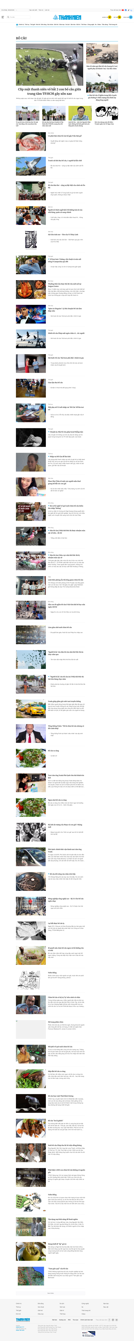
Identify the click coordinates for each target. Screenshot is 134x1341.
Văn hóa (72, 24)
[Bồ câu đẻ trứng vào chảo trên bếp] (31, 881)
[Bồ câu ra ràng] (31, 758)
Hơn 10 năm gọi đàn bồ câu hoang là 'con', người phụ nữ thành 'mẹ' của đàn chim (102, 67)
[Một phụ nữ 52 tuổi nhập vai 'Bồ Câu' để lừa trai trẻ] (31, 412)
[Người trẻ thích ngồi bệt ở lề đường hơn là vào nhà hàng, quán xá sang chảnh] (31, 215)
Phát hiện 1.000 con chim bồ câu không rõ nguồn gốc (66, 1171)
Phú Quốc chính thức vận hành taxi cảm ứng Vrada (65, 850)
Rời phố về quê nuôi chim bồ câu (60, 1047)
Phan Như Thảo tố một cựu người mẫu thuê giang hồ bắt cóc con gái (64, 482)
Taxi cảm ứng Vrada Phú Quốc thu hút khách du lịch (66, 776)
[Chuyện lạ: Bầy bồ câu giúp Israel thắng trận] (31, 437)
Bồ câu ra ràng (53, 751)
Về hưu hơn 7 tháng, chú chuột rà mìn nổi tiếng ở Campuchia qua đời (64, 260)
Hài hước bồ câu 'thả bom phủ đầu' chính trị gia (66, 316)
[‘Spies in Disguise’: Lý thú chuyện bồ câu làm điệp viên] (31, 314)
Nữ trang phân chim (55, 1022)
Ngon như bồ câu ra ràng (57, 800)
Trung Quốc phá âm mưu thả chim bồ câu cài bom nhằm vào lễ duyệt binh (67, 364)
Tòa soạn (75, 1320)
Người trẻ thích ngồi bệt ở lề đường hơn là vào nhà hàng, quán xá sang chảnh (65, 211)
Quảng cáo (62, 1320)
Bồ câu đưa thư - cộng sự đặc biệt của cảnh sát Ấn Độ (67, 167)
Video (99, 24)
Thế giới (32, 24)
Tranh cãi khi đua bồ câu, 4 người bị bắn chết (65, 161)
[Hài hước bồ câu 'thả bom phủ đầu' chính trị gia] (31, 363)
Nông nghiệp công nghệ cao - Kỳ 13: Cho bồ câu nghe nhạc (65, 900)
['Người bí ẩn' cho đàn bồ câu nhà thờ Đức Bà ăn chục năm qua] (31, 659)
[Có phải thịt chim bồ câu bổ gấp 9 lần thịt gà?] (31, 141)
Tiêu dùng (105, 24)
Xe (96, 24)
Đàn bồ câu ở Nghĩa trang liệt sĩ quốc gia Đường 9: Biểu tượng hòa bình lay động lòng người (102, 97)
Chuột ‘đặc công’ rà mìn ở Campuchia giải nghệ (66, 267)
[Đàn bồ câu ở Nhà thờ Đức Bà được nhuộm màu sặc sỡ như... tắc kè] (31, 536)
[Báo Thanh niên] (23, 1320)
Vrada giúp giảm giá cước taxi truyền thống (64, 701)
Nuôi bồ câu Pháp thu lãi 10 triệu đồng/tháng (65, 1145)
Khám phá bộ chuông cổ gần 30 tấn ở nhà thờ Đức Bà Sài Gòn (68, 685)
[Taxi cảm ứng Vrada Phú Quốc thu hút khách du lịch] (31, 782)
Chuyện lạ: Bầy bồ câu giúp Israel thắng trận (66, 432)
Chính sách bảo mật (86, 1320)
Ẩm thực (50, 281)
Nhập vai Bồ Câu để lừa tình (60, 457)
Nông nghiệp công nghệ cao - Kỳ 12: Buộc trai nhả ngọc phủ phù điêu (67, 907)
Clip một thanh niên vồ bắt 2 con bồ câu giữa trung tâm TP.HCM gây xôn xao (49, 92)
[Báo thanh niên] (67, 17)
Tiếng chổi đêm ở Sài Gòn (59, 538)
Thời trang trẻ (113, 24)
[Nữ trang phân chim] (31, 1029)
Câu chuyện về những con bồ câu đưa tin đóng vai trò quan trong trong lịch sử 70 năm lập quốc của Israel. (65, 436)
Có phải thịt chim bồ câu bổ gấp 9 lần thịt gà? (65, 136)
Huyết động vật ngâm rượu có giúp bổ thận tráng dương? (66, 142)
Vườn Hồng (52, 973)
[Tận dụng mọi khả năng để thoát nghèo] (31, 1226)
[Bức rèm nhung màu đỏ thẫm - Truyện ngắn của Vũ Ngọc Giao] (106, 113)
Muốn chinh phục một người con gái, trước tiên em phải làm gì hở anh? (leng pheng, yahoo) (66, 976)
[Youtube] (123, 10)
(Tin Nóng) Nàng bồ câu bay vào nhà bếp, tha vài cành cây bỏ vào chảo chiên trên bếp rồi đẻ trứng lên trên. (65, 878)
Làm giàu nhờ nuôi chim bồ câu (60, 627)
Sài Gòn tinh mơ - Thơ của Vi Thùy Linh (63, 235)
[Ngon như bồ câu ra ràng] (31, 807)
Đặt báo (54, 1320)
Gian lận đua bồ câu (55, 383)
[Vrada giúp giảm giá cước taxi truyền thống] (31, 708)
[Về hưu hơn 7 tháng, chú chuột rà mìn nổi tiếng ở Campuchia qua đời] (31, 265)
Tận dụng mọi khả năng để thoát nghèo (63, 1219)
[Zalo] (131, 10)
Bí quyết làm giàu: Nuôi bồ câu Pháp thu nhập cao (67, 632)
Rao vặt (105, 1307)
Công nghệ (90, 24)
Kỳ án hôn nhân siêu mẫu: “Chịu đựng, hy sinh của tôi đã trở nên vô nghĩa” (68, 490)
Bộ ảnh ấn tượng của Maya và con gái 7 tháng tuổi (65, 826)
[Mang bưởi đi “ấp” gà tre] (31, 1251)
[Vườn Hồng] (31, 980)
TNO (49, 577)
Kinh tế (38, 24)
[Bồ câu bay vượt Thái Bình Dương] (31, 1103)
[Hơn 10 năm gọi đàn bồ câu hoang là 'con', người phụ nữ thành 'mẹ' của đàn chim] (102, 54)
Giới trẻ (56, 24)
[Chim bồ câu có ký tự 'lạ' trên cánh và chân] (31, 1004)
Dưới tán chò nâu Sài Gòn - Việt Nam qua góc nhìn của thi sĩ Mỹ (67, 241)
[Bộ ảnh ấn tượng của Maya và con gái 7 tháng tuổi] (31, 832)
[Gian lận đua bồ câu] (31, 388)
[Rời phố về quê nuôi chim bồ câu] (31, 1054)
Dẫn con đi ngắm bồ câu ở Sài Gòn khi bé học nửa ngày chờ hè (66, 606)
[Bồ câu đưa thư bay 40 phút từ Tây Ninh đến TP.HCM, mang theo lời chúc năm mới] (54, 113)
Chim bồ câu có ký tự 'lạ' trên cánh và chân (64, 997)
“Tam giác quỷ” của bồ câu (58, 1269)
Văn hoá (62, 1307)
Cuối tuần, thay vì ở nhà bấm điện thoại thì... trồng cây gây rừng (67, 218)
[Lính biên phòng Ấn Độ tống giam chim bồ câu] (31, 585)
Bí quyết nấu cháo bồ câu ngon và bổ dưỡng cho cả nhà (66, 949)
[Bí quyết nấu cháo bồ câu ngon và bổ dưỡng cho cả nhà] (31, 955)
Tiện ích (41, 10)
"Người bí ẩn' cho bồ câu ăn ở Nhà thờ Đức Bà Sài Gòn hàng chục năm (66, 678)
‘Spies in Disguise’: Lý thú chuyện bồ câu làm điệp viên (65, 310)
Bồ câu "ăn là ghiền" (55, 1121)
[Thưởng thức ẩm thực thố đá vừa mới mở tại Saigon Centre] (31, 289)
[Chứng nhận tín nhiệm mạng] (88, 1334)
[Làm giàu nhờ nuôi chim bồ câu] (31, 634)
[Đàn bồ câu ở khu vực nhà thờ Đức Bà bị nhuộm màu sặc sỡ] (31, 560)
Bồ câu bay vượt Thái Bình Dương (60, 1096)
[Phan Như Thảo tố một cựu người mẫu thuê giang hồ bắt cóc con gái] (31, 486)
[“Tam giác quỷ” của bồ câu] (31, 1276)
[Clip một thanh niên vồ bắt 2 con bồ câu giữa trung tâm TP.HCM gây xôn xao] (49, 65)
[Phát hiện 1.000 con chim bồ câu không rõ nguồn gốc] (31, 1177)
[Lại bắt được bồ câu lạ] (31, 930)
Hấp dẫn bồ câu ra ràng (56, 1071)
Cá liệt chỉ (54, 756)
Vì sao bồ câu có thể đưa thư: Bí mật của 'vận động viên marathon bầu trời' (27, 124)
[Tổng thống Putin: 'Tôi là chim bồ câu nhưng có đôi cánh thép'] (31, 733)
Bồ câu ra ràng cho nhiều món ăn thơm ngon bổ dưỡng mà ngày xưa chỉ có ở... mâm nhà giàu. (65, 804)
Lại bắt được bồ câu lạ (56, 923)
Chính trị (21, 24)
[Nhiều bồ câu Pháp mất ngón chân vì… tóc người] (31, 338)
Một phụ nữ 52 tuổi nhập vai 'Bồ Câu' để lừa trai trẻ (66, 408)
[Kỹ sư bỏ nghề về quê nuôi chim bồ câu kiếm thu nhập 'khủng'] (31, 511)
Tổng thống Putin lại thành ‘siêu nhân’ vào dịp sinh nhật (67, 734)
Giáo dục (62, 24)
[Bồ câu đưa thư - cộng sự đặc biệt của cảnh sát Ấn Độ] (31, 191)
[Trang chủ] (17, 24)
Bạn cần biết (33, 10)
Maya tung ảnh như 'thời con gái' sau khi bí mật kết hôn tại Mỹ (67, 833)
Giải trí (78, 24)
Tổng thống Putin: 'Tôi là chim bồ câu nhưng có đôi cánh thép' (66, 727)
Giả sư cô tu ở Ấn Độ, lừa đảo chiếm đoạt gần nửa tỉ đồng (67, 416)
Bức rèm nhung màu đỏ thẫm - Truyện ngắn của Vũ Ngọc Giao (104, 123)
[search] (18, 17)
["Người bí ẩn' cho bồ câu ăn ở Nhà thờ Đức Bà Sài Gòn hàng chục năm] (31, 684)
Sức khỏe (50, 24)
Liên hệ (47, 10)
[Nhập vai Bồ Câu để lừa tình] (31, 462)
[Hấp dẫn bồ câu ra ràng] (31, 1078)
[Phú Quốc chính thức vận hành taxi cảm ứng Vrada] (31, 856)
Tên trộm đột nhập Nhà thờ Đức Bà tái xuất (64, 659)
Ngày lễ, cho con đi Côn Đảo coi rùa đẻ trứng (65, 612)
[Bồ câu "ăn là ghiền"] (31, 1128)
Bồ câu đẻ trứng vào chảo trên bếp (62, 874)
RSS (69, 1320)
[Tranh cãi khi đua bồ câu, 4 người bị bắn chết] (31, 166)
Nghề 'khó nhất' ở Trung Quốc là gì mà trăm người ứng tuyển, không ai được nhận (66, 194)
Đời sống (43, 24)
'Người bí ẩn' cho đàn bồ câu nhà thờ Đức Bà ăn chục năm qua (65, 653)
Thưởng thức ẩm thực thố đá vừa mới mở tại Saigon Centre (64, 285)
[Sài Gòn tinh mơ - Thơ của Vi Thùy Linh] (31, 240)
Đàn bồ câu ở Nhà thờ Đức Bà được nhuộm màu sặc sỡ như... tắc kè (66, 532)
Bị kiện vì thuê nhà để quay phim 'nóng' (63, 388)
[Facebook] (126, 10)
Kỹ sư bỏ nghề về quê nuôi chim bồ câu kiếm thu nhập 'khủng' (65, 507)
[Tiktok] (129, 10)
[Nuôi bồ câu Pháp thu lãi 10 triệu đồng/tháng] (31, 1152)
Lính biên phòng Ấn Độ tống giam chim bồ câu (65, 580)
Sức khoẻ (41, 1307)
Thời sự (27, 24)
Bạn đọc (106, 1303)
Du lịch (67, 24)
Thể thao (84, 24)
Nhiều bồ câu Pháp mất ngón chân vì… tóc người (66, 333)
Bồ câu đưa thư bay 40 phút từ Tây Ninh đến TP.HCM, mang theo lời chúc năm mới (52, 124)
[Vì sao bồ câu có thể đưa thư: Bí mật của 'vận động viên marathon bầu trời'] (27, 113)
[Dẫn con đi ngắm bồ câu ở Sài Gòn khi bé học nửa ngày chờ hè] (31, 610)
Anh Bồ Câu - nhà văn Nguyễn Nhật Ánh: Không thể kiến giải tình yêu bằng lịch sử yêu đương (79, 124)
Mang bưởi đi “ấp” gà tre (57, 1244)
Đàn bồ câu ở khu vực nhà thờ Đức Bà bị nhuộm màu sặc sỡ (64, 556)
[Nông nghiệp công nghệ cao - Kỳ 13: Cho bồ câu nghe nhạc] (31, 906)
